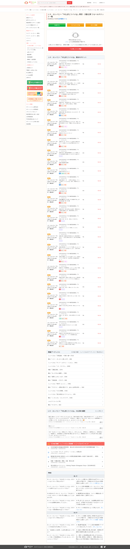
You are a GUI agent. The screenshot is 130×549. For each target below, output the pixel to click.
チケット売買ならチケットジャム (30, 2)
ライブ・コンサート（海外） (33, 35)
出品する (57, 25)
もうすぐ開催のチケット (32, 25)
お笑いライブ (30, 52)
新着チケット (29, 17)
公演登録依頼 (29, 116)
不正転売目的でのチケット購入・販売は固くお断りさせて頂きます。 (84, 547)
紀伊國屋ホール (62, 19)
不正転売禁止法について (32, 119)
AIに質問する (29, 72)
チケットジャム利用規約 (32, 109)
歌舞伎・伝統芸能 (31, 59)
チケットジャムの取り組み (32, 121)
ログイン (95, 2)
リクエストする (75, 25)
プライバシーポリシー (31, 111)
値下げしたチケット (31, 20)
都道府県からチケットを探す (33, 22)
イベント (28, 38)
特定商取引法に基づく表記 (32, 114)
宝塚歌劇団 (29, 57)
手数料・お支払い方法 (31, 70)
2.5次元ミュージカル (32, 62)
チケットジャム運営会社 (32, 107)
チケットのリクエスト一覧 (32, 27)
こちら (67, 41)
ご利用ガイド (102, 2)
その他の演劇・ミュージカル (34, 45)
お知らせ (28, 77)
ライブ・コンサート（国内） (33, 33)
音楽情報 (28, 124)
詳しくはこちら (97, 527)
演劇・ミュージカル (31, 43)
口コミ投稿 (94, 25)
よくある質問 (29, 75)
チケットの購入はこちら (96, 483)
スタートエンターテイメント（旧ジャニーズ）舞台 (35, 48)
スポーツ (28, 40)
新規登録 (89, 2)
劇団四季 (29, 54)
